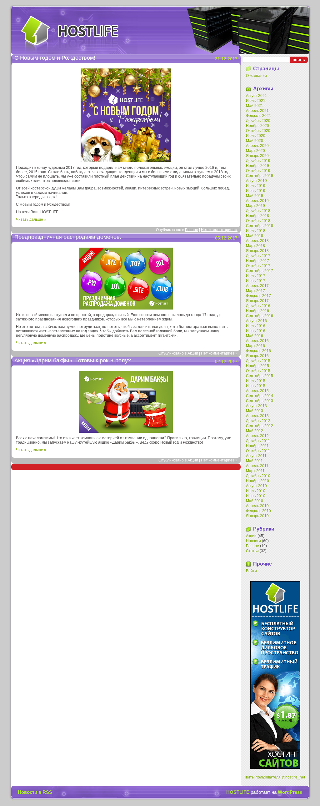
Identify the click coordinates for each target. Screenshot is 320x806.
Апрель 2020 (257, 146)
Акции (193, 353)
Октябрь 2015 (258, 371)
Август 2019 (256, 181)
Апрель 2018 (257, 241)
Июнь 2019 (255, 191)
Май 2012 (254, 431)
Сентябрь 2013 (259, 401)
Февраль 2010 (258, 511)
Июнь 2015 (255, 386)
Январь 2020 (257, 156)
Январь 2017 (257, 301)
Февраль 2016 (258, 351)
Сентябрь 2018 (259, 226)
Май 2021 (254, 105)
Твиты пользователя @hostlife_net (274, 777)
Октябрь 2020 (258, 130)
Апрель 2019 (257, 201)
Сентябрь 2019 (259, 176)
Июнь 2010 (255, 496)
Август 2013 (256, 406)
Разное (191, 230)
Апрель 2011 (257, 466)
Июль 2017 (255, 276)
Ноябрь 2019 (257, 166)
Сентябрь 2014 (259, 396)
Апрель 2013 (257, 416)
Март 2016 (255, 346)
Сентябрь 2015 (259, 376)
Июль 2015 (255, 381)
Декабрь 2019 (258, 161)
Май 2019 (254, 196)
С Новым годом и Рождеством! (54, 58)
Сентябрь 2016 (259, 316)
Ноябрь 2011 (257, 446)
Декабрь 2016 (258, 306)
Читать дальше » (31, 219)
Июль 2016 (255, 326)
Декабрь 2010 (258, 476)
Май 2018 (254, 236)
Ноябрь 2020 (257, 125)
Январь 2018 (257, 251)
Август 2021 (256, 95)
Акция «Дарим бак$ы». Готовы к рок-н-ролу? (72, 360)
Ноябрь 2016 (257, 311)
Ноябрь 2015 (257, 366)
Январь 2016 (257, 356)
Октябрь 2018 (258, 221)
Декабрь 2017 (258, 256)
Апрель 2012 (257, 436)
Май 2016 (254, 336)
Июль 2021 (255, 100)
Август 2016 (256, 321)
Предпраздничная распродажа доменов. (67, 237)
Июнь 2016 (255, 331)
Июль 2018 (255, 231)
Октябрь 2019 (258, 171)
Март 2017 (255, 291)
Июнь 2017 (255, 281)
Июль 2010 (255, 491)
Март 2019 (255, 206)
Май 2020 (254, 141)
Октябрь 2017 (258, 266)
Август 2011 (256, 456)
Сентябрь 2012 (259, 426)
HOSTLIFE (70, 33)
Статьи (252, 551)
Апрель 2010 (257, 506)
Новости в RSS (35, 792)
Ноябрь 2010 (257, 481)
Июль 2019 (255, 186)
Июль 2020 (255, 135)
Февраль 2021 (258, 115)
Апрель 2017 (257, 286)
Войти (251, 571)
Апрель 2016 (257, 341)
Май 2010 (254, 501)
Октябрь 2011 (258, 451)
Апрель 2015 (257, 391)
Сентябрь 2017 (259, 271)
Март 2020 (255, 151)
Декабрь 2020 (258, 120)
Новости (253, 541)
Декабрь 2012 (258, 421)
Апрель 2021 (257, 110)
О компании (256, 75)
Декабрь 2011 (258, 441)
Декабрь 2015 (258, 361)
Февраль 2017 (258, 296)
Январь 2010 (257, 516)
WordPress (290, 792)
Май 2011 (254, 461)
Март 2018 (255, 246)
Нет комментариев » (219, 230)
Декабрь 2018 (258, 211)
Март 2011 (255, 471)
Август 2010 (256, 486)
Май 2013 (254, 411)
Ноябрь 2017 (257, 261)
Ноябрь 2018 (257, 216)
